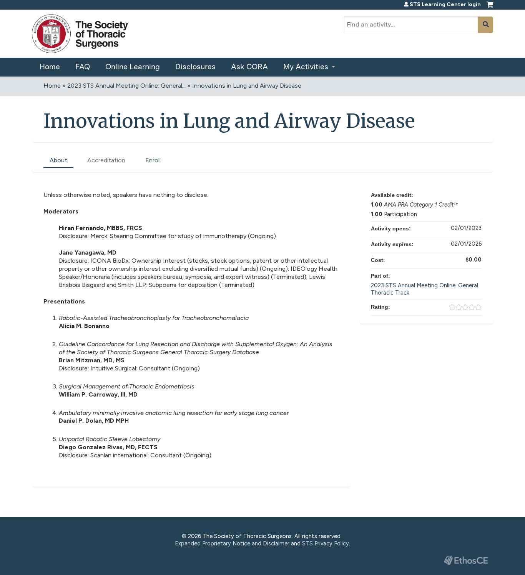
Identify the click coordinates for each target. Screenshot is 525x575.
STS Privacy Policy (325, 543)
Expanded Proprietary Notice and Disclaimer (232, 543)
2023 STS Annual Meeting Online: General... (126, 85)
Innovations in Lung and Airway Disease (246, 85)
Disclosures (195, 66)
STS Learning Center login (445, 4)
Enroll (153, 160)
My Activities (305, 66)
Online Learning (132, 66)
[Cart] (490, 7)
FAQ (82, 66)
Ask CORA (249, 66)
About (58, 160)
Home (50, 66)
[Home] (80, 34)
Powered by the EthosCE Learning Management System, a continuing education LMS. (466, 560)
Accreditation (106, 160)
